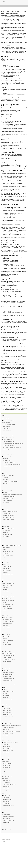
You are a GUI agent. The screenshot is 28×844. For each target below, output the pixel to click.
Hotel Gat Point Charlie (7, 829)
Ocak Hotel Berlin (6, 526)
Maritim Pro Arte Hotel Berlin (8, 540)
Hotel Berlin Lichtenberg (7, 623)
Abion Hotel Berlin (6, 695)
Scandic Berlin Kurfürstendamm (8, 441)
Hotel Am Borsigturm (6, 449)
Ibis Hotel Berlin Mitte (7, 636)
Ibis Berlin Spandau (6, 530)
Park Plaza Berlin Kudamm (8, 668)
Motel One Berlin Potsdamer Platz (9, 701)
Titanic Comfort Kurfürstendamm (8, 615)
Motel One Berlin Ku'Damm (8, 665)
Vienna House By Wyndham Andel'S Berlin (10, 481)
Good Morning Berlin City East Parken (9, 774)
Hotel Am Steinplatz (6, 767)
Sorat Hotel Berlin (6, 591)
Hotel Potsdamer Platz (7, 827)
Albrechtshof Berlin (6, 801)
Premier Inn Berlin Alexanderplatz (9, 462)
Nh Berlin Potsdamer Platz (7, 748)
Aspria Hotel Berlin (6, 568)
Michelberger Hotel (6, 765)
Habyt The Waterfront (7, 710)
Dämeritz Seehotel (6, 721)
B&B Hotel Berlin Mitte (7, 807)
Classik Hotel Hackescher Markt (8, 475)
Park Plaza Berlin (6, 532)
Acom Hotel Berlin (6, 797)
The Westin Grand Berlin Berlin (8, 621)
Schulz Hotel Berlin (6, 422)
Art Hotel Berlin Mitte (6, 826)
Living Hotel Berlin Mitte (7, 723)
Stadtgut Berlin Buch (6, 818)
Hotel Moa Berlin (6, 572)
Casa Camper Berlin (6, 718)
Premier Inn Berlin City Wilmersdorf (9, 653)
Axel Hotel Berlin (6, 689)
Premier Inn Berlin (6, 553)
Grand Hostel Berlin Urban (7, 708)
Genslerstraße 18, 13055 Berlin (8, 454)
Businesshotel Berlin (6, 780)
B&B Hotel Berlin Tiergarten (8, 750)
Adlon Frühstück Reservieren (8, 439)
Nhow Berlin (5, 638)
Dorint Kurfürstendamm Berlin (8, 515)
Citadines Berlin (6, 812)
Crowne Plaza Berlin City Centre (9, 519)
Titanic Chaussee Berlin (7, 485)
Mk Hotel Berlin (5, 479)
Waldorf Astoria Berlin (7, 507)
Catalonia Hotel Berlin (7, 657)
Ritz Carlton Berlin (6, 502)
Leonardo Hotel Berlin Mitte (8, 640)
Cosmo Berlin (5, 735)
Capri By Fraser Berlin (7, 492)
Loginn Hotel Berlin (6, 670)
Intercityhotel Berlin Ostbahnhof (8, 727)
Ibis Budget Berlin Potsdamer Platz (9, 659)
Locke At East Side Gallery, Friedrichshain (10, 742)
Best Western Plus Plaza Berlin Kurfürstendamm (11, 810)
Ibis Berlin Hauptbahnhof (7, 581)
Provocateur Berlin (6, 706)
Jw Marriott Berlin (6, 458)
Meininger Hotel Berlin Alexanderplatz (9, 420)
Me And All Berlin (6, 803)
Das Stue (4, 602)
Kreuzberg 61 (5, 790)
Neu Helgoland (5, 697)
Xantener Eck (5, 744)
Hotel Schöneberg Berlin (7, 738)
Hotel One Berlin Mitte (7, 570)
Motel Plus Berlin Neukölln (7, 776)
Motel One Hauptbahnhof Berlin (8, 600)
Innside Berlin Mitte (6, 513)
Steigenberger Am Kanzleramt (8, 528)
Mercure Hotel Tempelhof (7, 608)
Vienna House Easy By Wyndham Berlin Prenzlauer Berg (13, 725)
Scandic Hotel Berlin (6, 426)
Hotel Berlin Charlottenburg (8, 674)
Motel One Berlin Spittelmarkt (8, 617)
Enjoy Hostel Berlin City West (8, 604)
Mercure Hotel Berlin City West (8, 691)
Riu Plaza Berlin (6, 432)
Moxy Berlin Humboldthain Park (8, 678)
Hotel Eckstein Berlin (6, 822)
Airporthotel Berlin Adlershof (8, 733)
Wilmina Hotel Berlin (6, 576)
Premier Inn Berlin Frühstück (8, 646)
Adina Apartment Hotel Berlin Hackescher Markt (11, 731)
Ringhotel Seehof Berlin (7, 763)
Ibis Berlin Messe (6, 543)
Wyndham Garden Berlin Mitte (8, 632)
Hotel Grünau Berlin (6, 795)
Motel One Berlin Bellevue (7, 651)
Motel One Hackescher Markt (8, 824)
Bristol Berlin (5, 625)
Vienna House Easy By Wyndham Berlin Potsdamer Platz (13, 443)
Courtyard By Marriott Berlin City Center (10, 437)
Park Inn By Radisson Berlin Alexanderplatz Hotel (12, 464)
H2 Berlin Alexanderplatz (7, 687)
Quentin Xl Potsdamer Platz (8, 716)
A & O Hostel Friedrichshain (8, 538)
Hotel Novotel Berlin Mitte (7, 534)
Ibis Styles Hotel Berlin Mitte (8, 456)
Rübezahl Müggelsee (7, 661)
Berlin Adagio (5, 778)
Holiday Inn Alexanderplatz (8, 799)
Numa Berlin (5, 589)
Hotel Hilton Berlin (6, 523)
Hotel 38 (4, 579)
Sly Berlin (4, 549)
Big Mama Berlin (6, 761)
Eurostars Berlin (6, 610)
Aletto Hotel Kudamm (7, 430)
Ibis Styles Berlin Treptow (7, 619)
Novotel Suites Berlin (6, 627)
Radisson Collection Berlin (8, 468)
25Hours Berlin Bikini (7, 598)
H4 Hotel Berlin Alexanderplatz (8, 517)
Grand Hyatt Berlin (6, 509)
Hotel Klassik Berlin (6, 786)
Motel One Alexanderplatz (7, 585)
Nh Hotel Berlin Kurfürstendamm (9, 560)
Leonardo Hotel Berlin (7, 566)
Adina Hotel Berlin (6, 752)
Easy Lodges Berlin (6, 793)
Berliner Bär (5, 524)
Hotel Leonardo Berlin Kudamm (8, 583)
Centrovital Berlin (6, 477)
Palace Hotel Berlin (6, 547)
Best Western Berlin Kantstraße (8, 816)
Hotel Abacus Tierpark (7, 740)
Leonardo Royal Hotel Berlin (8, 500)
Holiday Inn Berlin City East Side (9, 596)
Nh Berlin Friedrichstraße (7, 471)
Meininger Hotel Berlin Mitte (8, 541)
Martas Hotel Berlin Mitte (7, 699)
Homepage (3, 1)
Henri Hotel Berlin (6, 702)
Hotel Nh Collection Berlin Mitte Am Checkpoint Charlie (12, 545)
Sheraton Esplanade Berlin (8, 551)
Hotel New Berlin (6, 759)
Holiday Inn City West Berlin (8, 555)
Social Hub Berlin (6, 487)
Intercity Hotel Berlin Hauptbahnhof (9, 496)
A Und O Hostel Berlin (7, 460)
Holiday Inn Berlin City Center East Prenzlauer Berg (12, 447)
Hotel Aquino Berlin (6, 746)
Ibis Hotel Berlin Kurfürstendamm (9, 490)
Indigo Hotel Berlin (6, 771)
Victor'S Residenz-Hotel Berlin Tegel (9, 784)
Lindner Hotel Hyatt (6, 682)
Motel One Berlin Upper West (8, 498)
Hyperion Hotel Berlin (7, 473)
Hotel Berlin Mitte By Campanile (8, 805)
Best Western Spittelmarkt (7, 649)
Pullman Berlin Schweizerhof (8, 466)
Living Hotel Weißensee (7, 644)
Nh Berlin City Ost (6, 788)
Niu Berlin (5, 693)
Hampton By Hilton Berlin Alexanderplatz (10, 511)
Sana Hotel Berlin (6, 536)
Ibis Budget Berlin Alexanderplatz (9, 562)
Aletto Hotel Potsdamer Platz (8, 574)
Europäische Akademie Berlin (8, 445)
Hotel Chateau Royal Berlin (8, 680)
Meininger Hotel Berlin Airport (8, 672)
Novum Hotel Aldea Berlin (7, 676)
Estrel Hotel (5, 483)
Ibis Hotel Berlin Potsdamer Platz (9, 424)
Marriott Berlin (5, 587)
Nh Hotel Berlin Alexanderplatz (8, 629)
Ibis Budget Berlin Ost (7, 782)
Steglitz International (6, 814)
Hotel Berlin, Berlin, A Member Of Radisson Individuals (12, 494)
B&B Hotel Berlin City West (8, 714)
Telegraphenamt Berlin (7, 754)
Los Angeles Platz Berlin (7, 769)
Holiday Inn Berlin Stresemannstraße (9, 685)
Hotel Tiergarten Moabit (7, 712)
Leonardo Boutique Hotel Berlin (8, 820)
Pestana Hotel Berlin (6, 428)
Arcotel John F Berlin (6, 757)
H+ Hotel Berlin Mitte (6, 704)
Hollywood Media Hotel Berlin (8, 557)
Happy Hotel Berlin (6, 729)
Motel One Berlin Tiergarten (8, 663)
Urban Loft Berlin (6, 418)
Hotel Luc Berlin (6, 642)
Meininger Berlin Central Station (8, 521)
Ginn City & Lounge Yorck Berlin (8, 435)
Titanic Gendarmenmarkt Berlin (8, 655)
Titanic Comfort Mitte (6, 634)
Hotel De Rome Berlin (7, 504)
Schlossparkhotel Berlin (7, 606)
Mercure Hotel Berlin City (7, 593)
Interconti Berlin (6, 564)
